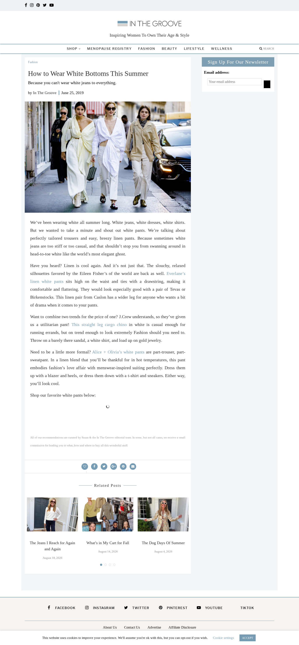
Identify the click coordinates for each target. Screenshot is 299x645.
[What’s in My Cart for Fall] (107, 514)
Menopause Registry (109, 49)
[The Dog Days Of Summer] (163, 514)
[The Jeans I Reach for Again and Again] (52, 514)
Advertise (154, 627)
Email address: (216, 72)
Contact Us (132, 627)
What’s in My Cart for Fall (107, 543)
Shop (72, 49)
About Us (110, 627)
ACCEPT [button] (247, 638)
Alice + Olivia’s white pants (118, 351)
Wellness (221, 49)
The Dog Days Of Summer (163, 543)
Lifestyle (194, 49)
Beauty (169, 49)
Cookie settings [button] (223, 638)
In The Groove (44, 93)
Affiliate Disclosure (182, 627)
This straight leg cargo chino (99, 324)
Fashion (146, 49)
